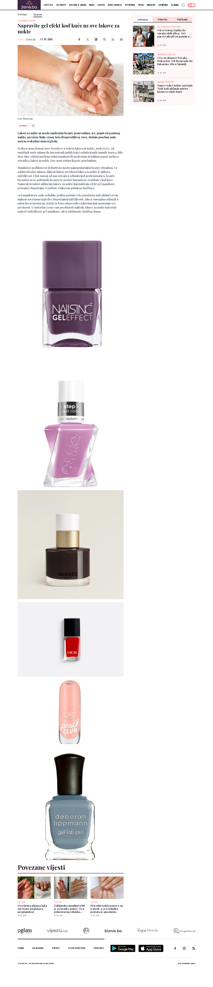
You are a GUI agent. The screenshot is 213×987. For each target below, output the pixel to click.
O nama (21, 948)
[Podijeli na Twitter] (87, 39)
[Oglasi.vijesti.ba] (25, 930)
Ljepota (101, 5)
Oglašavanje (38, 948)
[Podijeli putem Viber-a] (104, 39)
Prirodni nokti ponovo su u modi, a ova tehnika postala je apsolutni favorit (106, 908)
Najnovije (162, 19)
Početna (22, 14)
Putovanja (130, 5)
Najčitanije (182, 19)
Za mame (175, 5)
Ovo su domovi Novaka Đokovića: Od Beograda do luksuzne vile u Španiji (174, 61)
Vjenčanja (163, 5)
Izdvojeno (143, 19)
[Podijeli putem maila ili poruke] (121, 39)
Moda (91, 5)
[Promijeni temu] (191, 5)
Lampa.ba (192, 964)
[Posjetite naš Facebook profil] (175, 948)
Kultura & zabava (77, 5)
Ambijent (151, 5)
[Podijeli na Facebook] (79, 39)
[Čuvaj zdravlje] (147, 930)
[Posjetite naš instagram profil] (184, 948)
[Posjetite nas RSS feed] (193, 948)
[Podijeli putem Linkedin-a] (96, 39)
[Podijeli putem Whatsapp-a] (113, 39)
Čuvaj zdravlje (115, 5)
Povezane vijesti (41, 867)
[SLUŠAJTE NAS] (86, 930)
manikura (23, 125)
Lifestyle (48, 5)
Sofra (141, 5)
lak (33, 125)
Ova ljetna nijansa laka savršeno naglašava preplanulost (32, 908)
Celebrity (61, 5)
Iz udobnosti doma (27, 20)
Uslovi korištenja (76, 948)
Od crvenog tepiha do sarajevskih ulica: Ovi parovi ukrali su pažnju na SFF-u (174, 33)
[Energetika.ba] (184, 930)
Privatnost (99, 948)
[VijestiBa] (57, 930)
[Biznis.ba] (113, 930)
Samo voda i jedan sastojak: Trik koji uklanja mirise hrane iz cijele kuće (175, 88)
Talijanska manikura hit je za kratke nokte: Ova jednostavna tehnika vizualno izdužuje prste (69, 908)
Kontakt (56, 948)
